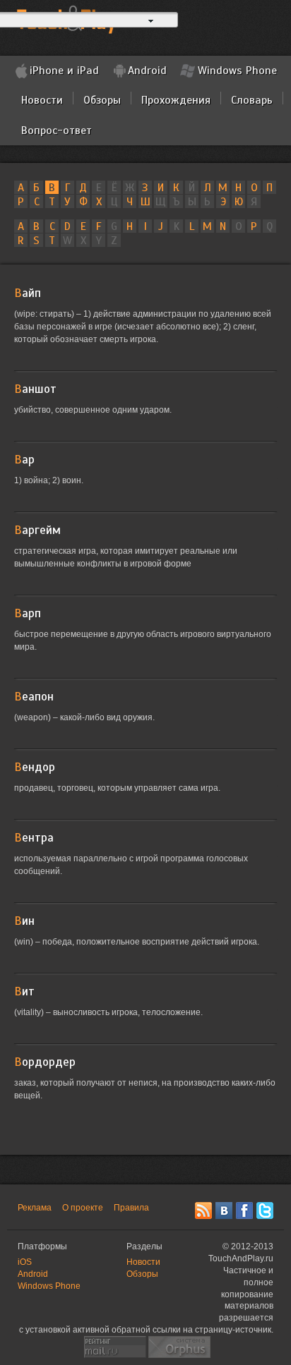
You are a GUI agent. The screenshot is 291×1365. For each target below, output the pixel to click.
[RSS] (203, 1210)
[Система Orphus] (179, 1346)
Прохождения (175, 100)
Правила (131, 1208)
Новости (42, 100)
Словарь (252, 100)
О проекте (82, 1208)
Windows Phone (237, 70)
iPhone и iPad (64, 70)
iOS (25, 1262)
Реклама (35, 1208)
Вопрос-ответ (56, 130)
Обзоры (102, 100)
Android (147, 70)
